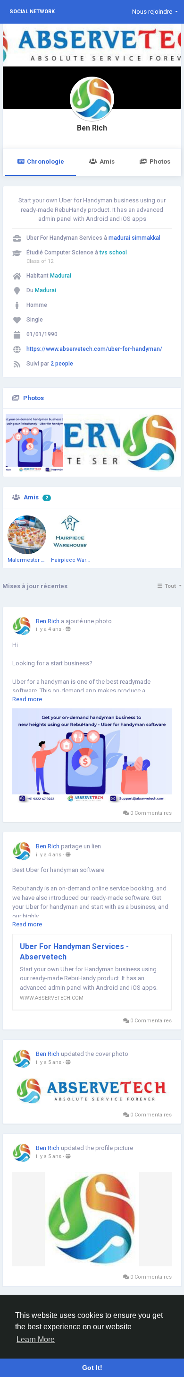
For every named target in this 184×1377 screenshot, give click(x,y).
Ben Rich (92, 128)
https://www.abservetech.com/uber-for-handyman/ (94, 349)
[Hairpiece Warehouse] (70, 534)
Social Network (32, 12)
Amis (107, 161)
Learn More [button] (36, 1339)
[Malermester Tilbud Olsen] (27, 534)
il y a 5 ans (48, 1062)
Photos (160, 161)
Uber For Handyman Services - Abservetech (74, 951)
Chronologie (45, 161)
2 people (61, 363)
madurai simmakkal (134, 238)
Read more (27, 699)
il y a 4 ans (48, 629)
